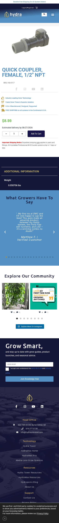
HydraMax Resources (29, 477)
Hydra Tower (29, 446)
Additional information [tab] (21, 171)
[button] (52, 14)
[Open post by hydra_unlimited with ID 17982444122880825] (15, 296)
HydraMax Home (29, 451)
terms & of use (36, 368)
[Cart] (36, 7)
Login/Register (28, 8)
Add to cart (36, 133)
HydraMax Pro (29, 456)
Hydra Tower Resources (29, 473)
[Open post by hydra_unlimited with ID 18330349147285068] (43, 296)
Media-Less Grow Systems (29, 460)
